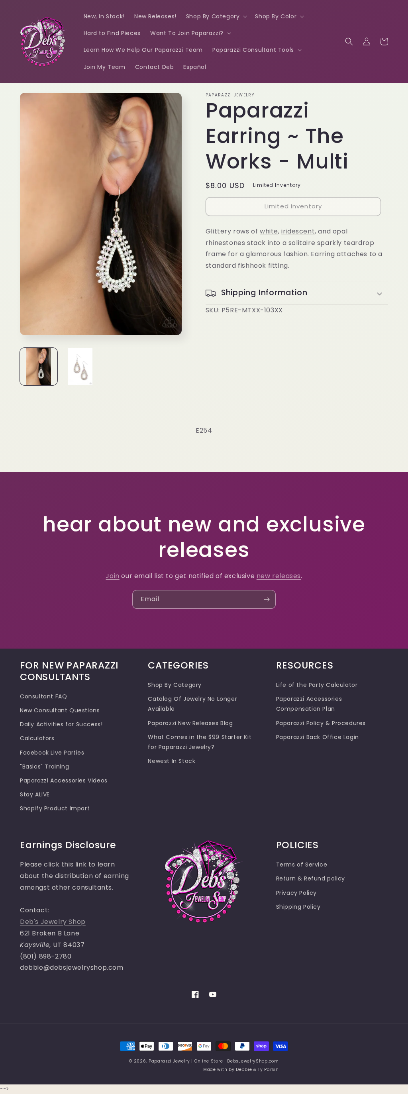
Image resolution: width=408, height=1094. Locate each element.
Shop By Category (175, 685)
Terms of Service (302, 865)
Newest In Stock (171, 761)
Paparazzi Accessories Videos (64, 780)
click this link (65, 864)
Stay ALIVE (35, 794)
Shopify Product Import (55, 808)
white (269, 231)
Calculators (37, 738)
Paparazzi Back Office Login (317, 737)
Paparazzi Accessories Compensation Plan (309, 704)
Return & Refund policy (310, 878)
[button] (216, 16)
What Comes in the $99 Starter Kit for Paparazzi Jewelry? (199, 742)
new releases (279, 575)
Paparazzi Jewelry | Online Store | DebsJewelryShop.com (214, 1061)
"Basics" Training (44, 767)
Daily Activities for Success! (61, 724)
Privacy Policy (296, 893)
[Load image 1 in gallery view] (38, 366)
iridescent (298, 231)
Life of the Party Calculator (317, 685)
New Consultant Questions (60, 710)
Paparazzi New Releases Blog (190, 723)
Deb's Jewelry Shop (53, 921)
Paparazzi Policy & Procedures (321, 723)
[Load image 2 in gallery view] (80, 366)
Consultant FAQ (43, 696)
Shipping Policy (298, 907)
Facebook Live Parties (52, 753)
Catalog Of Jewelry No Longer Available (192, 704)
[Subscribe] (266, 599)
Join (112, 575)
